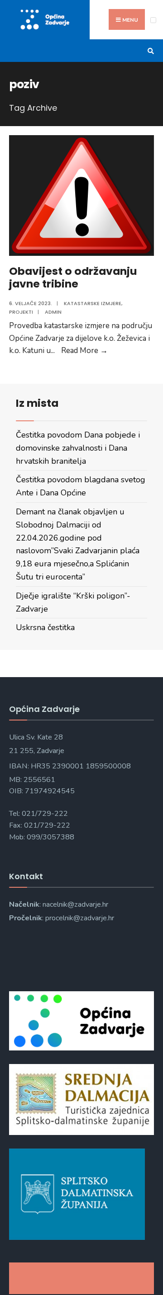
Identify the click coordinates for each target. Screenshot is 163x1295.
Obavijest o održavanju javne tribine (73, 277)
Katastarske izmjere (92, 303)
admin (53, 312)
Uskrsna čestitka (45, 627)
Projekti (21, 312)
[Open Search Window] (149, 51)
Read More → (84, 350)
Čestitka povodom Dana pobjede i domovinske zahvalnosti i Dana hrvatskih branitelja (78, 447)
